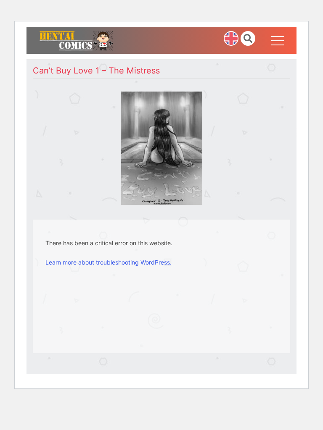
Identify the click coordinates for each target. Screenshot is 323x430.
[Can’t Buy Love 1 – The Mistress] (161, 147)
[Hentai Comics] (76, 39)
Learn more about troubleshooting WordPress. (108, 262)
